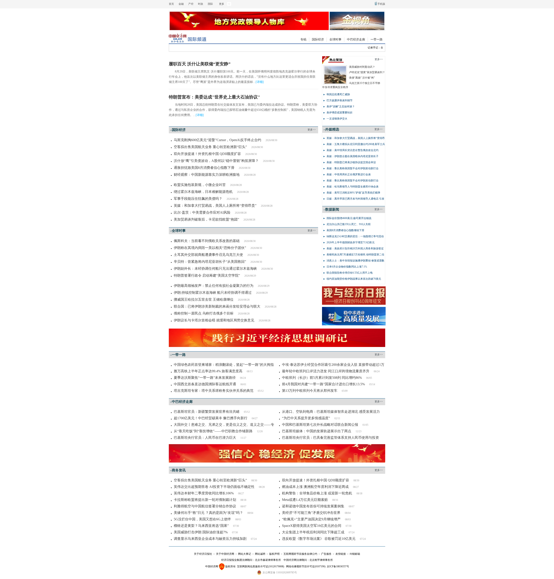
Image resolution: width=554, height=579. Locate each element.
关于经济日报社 (203, 553)
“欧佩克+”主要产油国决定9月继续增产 (311, 519)
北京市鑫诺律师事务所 (268, 559)
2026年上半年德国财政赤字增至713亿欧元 (351, 242)
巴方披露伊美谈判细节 (340, 100)
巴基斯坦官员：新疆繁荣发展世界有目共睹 (207, 411)
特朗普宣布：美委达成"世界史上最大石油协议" (214, 97)
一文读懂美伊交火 (337, 118)
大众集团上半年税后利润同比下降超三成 (313, 532)
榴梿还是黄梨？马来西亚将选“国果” (201, 525)
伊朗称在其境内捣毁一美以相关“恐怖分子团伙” (210, 248)
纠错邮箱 (355, 553)
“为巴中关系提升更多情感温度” (306, 418)
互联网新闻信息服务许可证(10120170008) (260, 566)
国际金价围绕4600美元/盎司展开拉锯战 (349, 218)
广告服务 (326, 553)
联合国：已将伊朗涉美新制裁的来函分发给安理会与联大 (217, 306)
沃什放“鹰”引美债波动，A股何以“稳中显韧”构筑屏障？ (216, 161)
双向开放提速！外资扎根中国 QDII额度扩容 (207, 154)
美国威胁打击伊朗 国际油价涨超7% (201, 532)
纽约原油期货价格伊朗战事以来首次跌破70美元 (354, 278)
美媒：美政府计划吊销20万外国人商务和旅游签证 (355, 248)
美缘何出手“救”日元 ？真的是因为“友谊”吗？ (208, 512)
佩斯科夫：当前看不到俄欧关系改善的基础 (207, 241)
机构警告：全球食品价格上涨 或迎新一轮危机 (317, 493)
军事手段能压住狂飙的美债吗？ (198, 198)
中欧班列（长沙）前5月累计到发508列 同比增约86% (322, 377)
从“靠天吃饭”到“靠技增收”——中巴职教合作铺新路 (213, 431)
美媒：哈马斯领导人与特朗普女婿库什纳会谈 (352, 186)
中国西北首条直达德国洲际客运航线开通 (205, 384)
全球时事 (335, 39)
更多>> (312, 129)
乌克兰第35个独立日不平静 (364, 83)
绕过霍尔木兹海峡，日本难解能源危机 (203, 192)
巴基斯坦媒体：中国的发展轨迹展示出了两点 (316, 431)
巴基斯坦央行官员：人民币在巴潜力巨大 (205, 437)
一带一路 (376, 39)
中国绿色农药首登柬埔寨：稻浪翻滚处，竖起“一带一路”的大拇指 (224, 364)
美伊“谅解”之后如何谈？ (341, 106)
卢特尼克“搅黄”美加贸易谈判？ (367, 72)
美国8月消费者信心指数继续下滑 (345, 230)
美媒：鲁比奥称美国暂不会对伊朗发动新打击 (352, 168)
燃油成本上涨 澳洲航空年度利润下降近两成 (315, 487)
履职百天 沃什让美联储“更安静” (199, 63)
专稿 (303, 39)
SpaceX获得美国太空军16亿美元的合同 (311, 525)
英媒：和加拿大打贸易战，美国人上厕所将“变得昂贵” (215, 205)
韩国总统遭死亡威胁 (338, 94)
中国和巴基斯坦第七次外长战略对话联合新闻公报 (320, 424)
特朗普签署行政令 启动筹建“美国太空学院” (207, 275)
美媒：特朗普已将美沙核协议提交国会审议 (351, 162)
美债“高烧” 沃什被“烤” (362, 77)
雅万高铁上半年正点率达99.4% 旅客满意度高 (208, 371)
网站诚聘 (260, 553)
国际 (210, 3)
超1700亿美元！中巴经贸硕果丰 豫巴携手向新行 (210, 418)
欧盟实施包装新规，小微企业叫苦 (200, 185)
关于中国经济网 (225, 553)
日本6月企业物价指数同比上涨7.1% (347, 266)
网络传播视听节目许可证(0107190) (305, 566)
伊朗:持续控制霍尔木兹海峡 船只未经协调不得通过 (213, 292)
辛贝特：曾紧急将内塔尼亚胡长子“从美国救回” (210, 261)
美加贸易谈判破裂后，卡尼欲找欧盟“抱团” (206, 219)
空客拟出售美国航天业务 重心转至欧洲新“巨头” (210, 147)
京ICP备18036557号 (338, 566)
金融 (181, 3)
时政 (200, 3)
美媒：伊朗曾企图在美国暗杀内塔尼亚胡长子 (352, 156)
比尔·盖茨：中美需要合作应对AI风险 (202, 212)
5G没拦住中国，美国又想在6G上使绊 (202, 519)
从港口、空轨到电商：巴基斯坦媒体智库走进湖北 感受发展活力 (331, 411)
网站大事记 (244, 553)
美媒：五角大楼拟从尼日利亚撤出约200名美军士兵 (356, 144)
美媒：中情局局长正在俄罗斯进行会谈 (349, 174)
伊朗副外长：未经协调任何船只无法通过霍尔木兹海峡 (215, 268)
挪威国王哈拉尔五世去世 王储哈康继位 (204, 299)
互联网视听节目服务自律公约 (300, 553)
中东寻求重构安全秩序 (335, 87)
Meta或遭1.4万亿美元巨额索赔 (305, 500)
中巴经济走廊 (356, 39)
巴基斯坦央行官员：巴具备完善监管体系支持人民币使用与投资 (330, 437)
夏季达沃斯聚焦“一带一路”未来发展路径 (205, 377)
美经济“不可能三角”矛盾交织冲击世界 (311, 512)
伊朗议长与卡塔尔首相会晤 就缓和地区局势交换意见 (214, 320)
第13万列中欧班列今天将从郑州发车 (309, 390)
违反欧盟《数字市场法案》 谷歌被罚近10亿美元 (319, 538)
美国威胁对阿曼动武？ (362, 66)
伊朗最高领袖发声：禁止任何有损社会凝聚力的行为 (213, 285)
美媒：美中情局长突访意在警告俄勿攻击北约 (352, 150)
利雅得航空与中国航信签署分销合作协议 (205, 506)
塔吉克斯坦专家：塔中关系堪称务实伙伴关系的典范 (213, 390)
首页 (171, 3)
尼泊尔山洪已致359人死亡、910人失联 (349, 224)
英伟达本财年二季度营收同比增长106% (204, 493)
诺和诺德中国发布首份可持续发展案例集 (313, 506)
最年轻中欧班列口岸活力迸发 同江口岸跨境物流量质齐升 (325, 371)
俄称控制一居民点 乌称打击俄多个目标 (204, 313)
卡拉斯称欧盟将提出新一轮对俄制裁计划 (205, 500)
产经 (190, 3)
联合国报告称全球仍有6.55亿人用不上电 (350, 272)
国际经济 (318, 39)
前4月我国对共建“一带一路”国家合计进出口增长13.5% (323, 384)
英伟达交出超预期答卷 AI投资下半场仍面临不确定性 (214, 487)
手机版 (381, 3)
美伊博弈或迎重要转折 (340, 112)
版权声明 (274, 553)
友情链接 (340, 553)
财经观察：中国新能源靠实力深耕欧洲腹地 (207, 174)
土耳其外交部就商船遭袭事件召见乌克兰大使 (208, 254)
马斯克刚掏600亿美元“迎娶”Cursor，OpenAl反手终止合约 (217, 140)
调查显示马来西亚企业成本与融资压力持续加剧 (210, 538)
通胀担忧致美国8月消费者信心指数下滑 (204, 167)
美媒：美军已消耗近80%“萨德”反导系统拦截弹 (353, 192)
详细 (260, 82)
